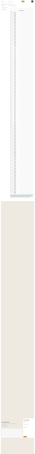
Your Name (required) (26, 421)
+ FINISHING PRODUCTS (4, 7)
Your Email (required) (26, 424)
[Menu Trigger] (32, 1)
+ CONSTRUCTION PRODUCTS (4, 9)
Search (23, 1)
